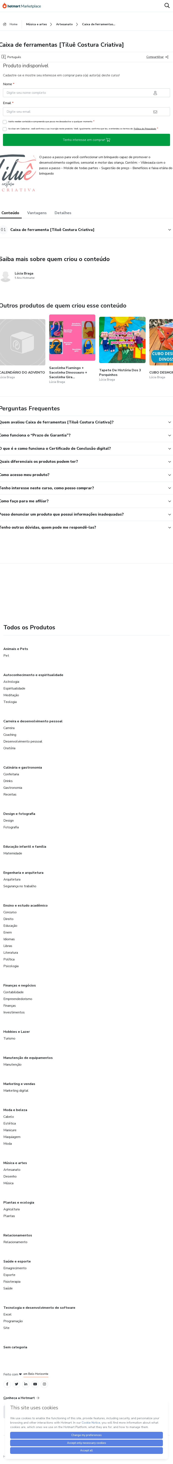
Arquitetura (11, 879)
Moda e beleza (15, 1110)
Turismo (9, 1038)
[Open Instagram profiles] (44, 1384)
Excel (7, 1314)
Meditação (11, 695)
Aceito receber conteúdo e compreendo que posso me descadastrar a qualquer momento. (51, 121)
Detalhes (63, 212)
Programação (13, 1321)
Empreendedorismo (17, 999)
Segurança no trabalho (19, 886)
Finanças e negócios (19, 985)
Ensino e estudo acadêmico (25, 905)
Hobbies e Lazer (16, 1031)
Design (8, 820)
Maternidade (12, 853)
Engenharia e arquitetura (23, 872)
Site (6, 1328)
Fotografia (11, 827)
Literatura (10, 952)
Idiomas (9, 939)
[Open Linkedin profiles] (26, 1384)
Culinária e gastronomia (22, 767)
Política (9, 959)
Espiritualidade (14, 688)
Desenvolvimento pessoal (22, 741)
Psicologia (11, 966)
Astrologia (11, 681)
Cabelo (8, 1116)
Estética (9, 1123)
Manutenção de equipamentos (28, 1058)
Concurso (10, 912)
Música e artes (15, 1163)
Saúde (8, 1288)
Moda (7, 1143)
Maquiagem (11, 1137)
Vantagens (37, 212)
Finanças (9, 1005)
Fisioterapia (11, 1281)
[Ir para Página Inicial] (24, 6)
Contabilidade (13, 992)
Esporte (9, 1275)
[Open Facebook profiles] (7, 1384)
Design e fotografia (19, 814)
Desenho (10, 1176)
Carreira (9, 728)
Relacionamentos (17, 1235)
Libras (7, 946)
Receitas (9, 794)
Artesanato (11, 1169)
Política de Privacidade (145, 128)
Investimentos (14, 1012)
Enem (7, 932)
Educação (10, 925)
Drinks (8, 781)
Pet (6, 655)
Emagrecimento (15, 1268)
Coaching (9, 734)
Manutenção (12, 1064)
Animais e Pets (15, 649)
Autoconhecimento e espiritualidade (33, 675)
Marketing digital (15, 1090)
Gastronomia (12, 787)
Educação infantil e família (24, 846)
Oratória (9, 748)
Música (8, 1183)
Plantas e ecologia (18, 1202)
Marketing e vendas (19, 1084)
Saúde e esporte (17, 1261)
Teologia (10, 702)
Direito (8, 919)
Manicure (9, 1130)
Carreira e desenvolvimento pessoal (33, 721)
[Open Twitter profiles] (16, 1384)
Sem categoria (15, 1347)
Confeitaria (11, 774)
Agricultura (11, 1209)
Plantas (9, 1216)
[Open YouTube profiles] (35, 1384)
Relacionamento (15, 1242)
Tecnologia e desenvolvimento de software (39, 1307)
